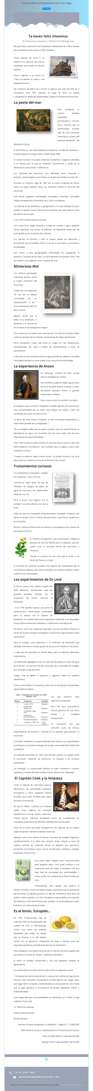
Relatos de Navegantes (61, 41)
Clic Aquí (46, 8)
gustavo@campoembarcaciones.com (39, 1077)
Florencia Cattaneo (36, 41)
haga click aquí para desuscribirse (71, 1085)
